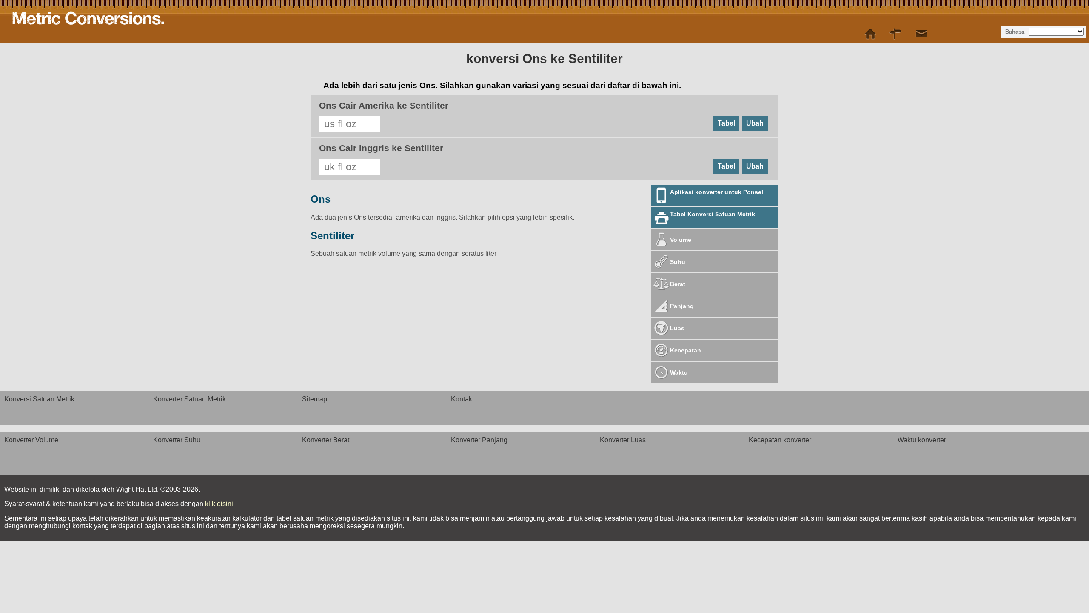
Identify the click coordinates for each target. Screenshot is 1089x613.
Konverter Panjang (479, 440)
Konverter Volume (31, 440)
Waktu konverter (922, 440)
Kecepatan (685, 350)
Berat (677, 284)
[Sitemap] (895, 34)
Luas (677, 328)
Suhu (677, 261)
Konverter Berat (325, 440)
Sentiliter (332, 235)
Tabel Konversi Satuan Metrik (712, 214)
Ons (321, 199)
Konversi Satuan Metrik (39, 399)
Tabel (726, 123)
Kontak (461, 399)
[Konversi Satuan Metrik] (870, 34)
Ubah (755, 123)
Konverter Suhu (176, 440)
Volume (680, 239)
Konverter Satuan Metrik (189, 399)
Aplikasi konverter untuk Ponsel (716, 192)
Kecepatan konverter (780, 440)
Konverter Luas (623, 440)
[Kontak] (921, 34)
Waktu (679, 372)
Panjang (682, 306)
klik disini (219, 503)
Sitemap (314, 399)
